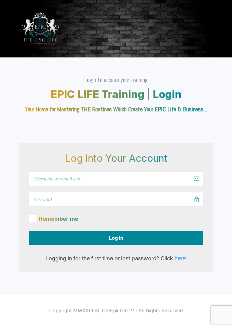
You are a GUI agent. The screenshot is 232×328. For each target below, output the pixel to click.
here (180, 258)
